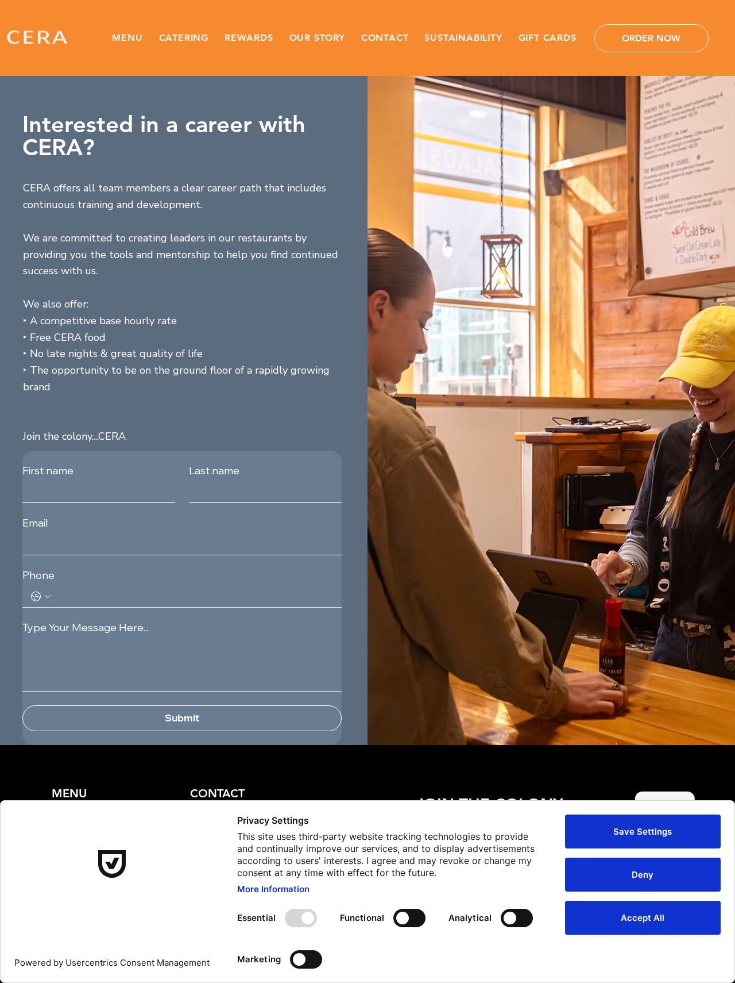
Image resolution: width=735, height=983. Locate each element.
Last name (214, 470)
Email (35, 523)
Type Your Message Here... (85, 627)
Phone (38, 575)
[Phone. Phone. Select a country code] (40, 597)
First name (48, 470)
